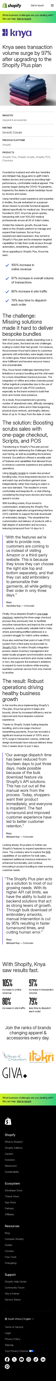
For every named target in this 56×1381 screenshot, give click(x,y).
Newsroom (11, 1165)
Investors (10, 1159)
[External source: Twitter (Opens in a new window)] (14, 1359)
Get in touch (37, 5)
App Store (10, 1202)
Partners (9, 1208)
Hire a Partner (12, 1293)
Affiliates (9, 1214)
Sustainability (12, 1171)
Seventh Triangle (12, 132)
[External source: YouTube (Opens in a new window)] (21, 1359)
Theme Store (12, 1196)
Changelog (10, 1262)
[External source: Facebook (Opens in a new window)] (7, 1359)
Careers (9, 1153)
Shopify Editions (13, 1147)
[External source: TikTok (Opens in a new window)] (35, 1359)
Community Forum (14, 1287)
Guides (8, 1244)
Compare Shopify (14, 1238)
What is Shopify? (14, 1141)
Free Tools (10, 1256)
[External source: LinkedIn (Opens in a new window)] (43, 1359)
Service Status (13, 1299)
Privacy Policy (12, 1339)
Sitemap (9, 1345)
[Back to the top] (8, 1121)
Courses (9, 1250)
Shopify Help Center (16, 1281)
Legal (8, 1333)
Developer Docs (13, 1190)
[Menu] (52, 5)
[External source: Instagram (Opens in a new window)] (28, 1359)
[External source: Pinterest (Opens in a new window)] (7, 1366)
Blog (7, 1232)
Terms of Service (14, 1327)
